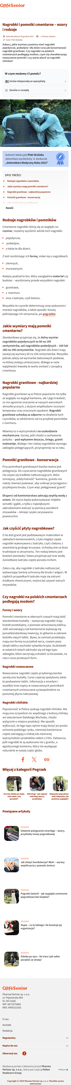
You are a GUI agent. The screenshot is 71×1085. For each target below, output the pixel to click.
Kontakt (6, 1025)
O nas (5, 1019)
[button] (23, 759)
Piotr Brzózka (17, 40)
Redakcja (7, 1031)
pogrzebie (49, 314)
